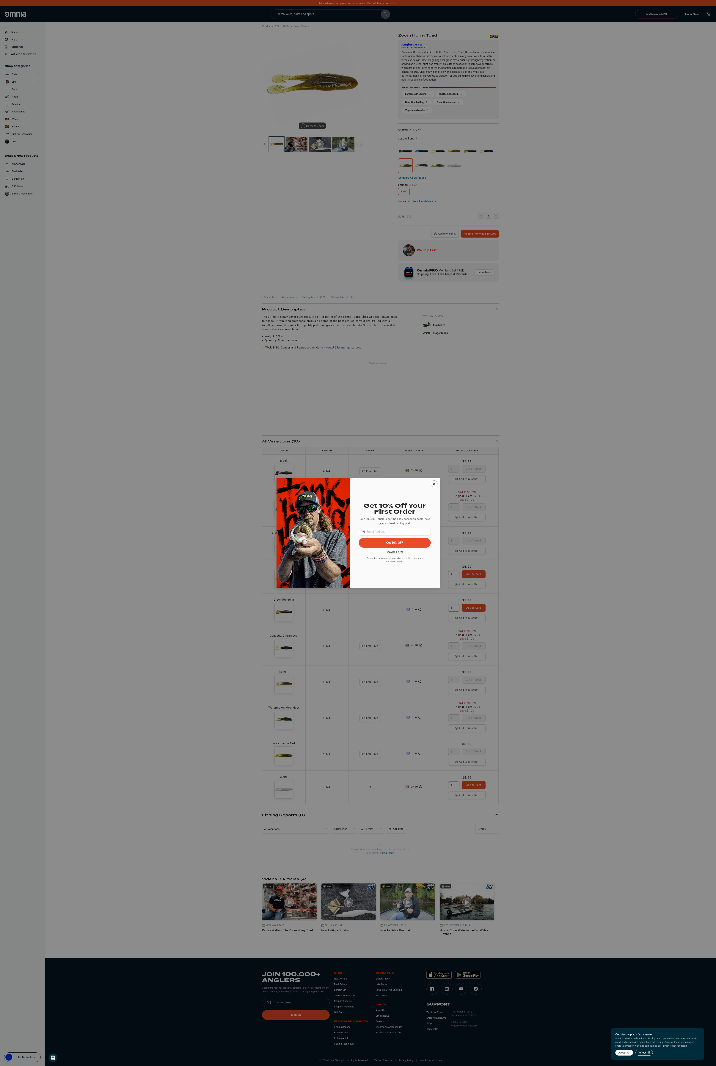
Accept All (624, 1052)
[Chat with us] (52, 1057)
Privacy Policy (669, 1045)
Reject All (644, 1052)
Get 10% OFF (394, 542)
